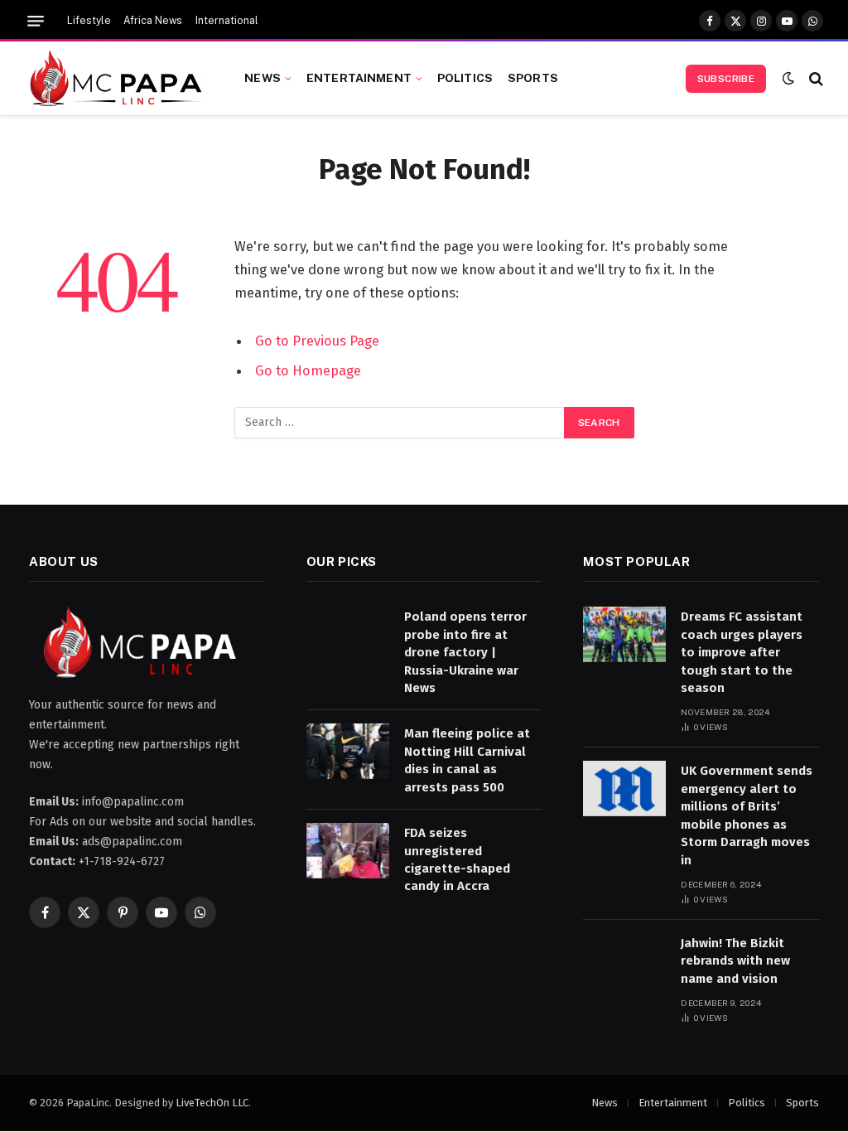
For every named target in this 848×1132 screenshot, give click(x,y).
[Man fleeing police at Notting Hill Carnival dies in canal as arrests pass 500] (347, 751)
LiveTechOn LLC (212, 1102)
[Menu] (35, 21)
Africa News (152, 21)
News (262, 78)
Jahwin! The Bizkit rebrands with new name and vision (735, 961)
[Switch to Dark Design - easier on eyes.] (788, 78)
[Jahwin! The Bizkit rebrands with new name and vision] (624, 961)
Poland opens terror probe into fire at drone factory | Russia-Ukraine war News (465, 652)
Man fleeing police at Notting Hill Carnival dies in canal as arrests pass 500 (467, 760)
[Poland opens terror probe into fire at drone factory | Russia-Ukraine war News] (347, 634)
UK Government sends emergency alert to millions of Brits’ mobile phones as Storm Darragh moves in (746, 815)
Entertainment (359, 78)
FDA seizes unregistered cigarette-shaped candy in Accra (457, 859)
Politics (465, 78)
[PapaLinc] (116, 78)
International (226, 21)
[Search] (814, 78)
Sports (533, 78)
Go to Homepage (308, 370)
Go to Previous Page (317, 340)
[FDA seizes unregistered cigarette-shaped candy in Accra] (347, 850)
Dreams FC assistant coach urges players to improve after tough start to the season (741, 652)
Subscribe (725, 79)
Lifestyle (89, 21)
